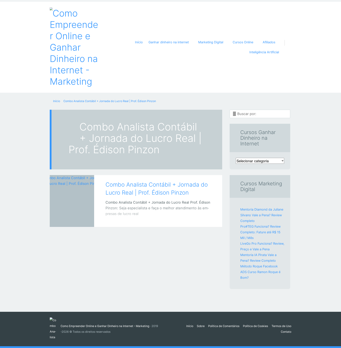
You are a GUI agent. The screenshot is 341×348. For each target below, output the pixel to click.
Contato (286, 331)
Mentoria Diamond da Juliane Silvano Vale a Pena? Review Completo (261, 215)
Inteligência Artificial (264, 52)
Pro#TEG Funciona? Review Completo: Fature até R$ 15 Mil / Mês (260, 232)
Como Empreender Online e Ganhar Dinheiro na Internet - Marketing (105, 326)
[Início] (55, 329)
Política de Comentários (223, 326)
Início (139, 42)
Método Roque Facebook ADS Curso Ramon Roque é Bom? (260, 271)
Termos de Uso (281, 326)
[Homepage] (74, 47)
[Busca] (286, 38)
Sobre (201, 326)
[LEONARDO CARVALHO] (76, 220)
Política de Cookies (255, 326)
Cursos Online (68, 220)
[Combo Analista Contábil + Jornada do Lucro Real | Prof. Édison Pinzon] (72, 196)
